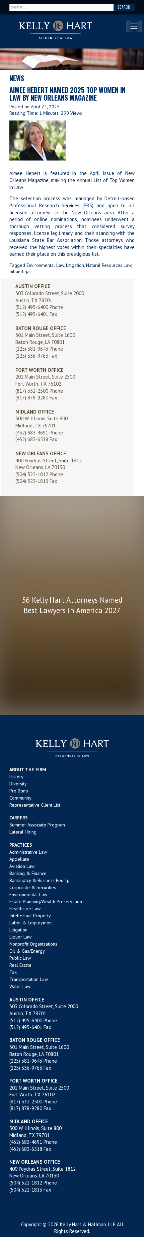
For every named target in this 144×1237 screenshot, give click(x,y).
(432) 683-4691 (31, 432)
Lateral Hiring (23, 832)
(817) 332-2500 (31, 391)
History (16, 777)
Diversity (18, 784)
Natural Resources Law (108, 265)
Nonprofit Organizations (33, 944)
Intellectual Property (30, 916)
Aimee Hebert (25, 173)
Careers (18, 818)
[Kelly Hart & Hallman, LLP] (72, 747)
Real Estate (20, 965)
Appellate (19, 859)
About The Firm (27, 770)
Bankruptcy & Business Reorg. (39, 880)
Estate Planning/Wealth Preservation (45, 901)
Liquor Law (20, 937)
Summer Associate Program (37, 825)
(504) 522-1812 (31, 474)
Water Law (19, 986)
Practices (20, 845)
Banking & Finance (28, 873)
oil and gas (20, 272)
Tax (13, 972)
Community (20, 798)
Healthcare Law (25, 909)
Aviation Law (21, 866)
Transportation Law (28, 979)
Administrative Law (28, 852)
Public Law (20, 958)
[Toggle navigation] (134, 26)
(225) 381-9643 (31, 349)
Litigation (75, 265)
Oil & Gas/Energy (27, 951)
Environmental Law (45, 265)
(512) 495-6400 (31, 307)
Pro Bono (18, 791)
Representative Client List (34, 805)
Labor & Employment (31, 923)
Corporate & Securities (32, 887)
